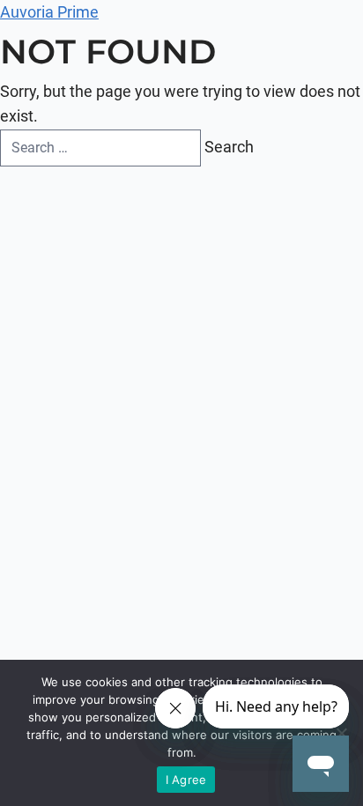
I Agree (186, 780)
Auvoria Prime (49, 12)
